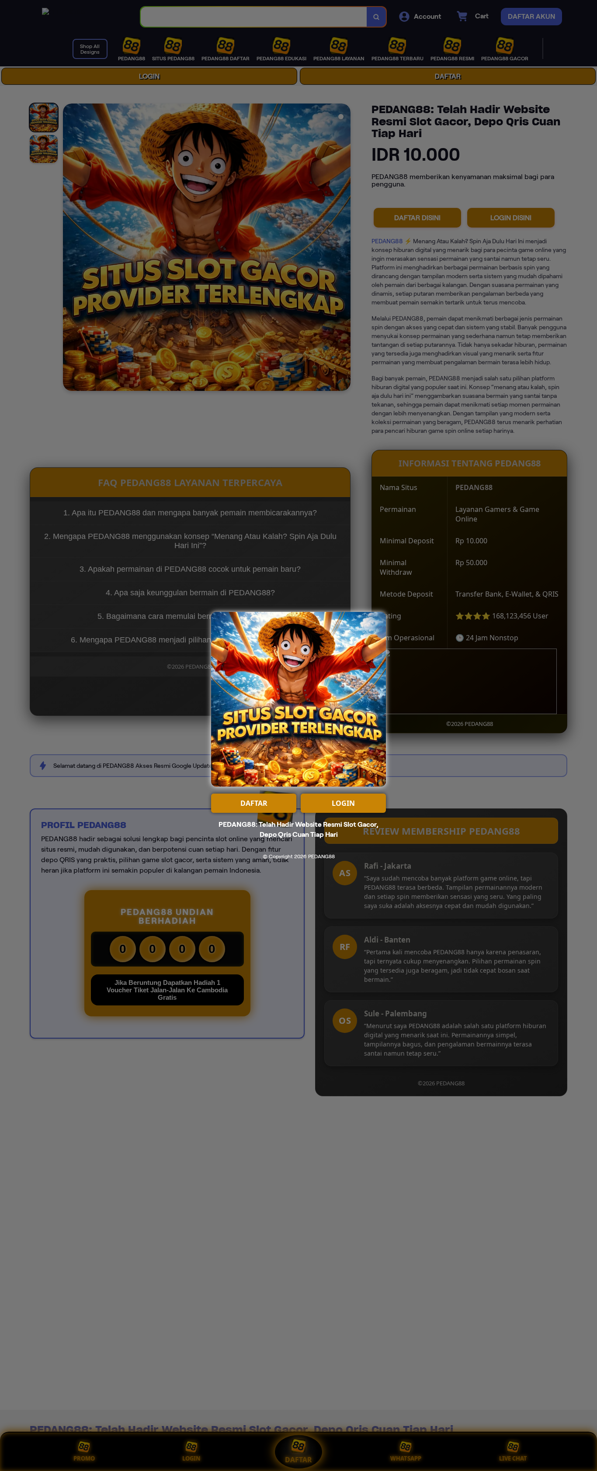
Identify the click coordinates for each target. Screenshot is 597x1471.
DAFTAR (253, 803)
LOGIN (343, 803)
